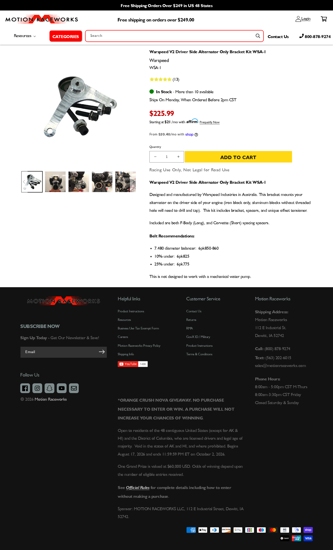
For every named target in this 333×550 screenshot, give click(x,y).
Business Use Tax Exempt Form (138, 328)
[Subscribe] (101, 351)
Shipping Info (126, 354)
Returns (191, 320)
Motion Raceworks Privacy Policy (139, 345)
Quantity (155, 147)
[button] (65, 36)
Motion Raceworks (51, 399)
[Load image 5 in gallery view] (125, 181)
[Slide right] (133, 182)
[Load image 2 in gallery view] (55, 181)
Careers (123, 337)
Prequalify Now (210, 122)
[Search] (258, 36)
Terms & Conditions (199, 354)
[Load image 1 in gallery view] (31, 181)
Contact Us (278, 36)
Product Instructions (199, 345)
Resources (124, 320)
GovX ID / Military (198, 337)
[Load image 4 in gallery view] (102, 181)
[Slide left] (24, 182)
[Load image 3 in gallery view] (78, 181)
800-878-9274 (317, 36)
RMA (189, 328)
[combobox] (174, 36)
